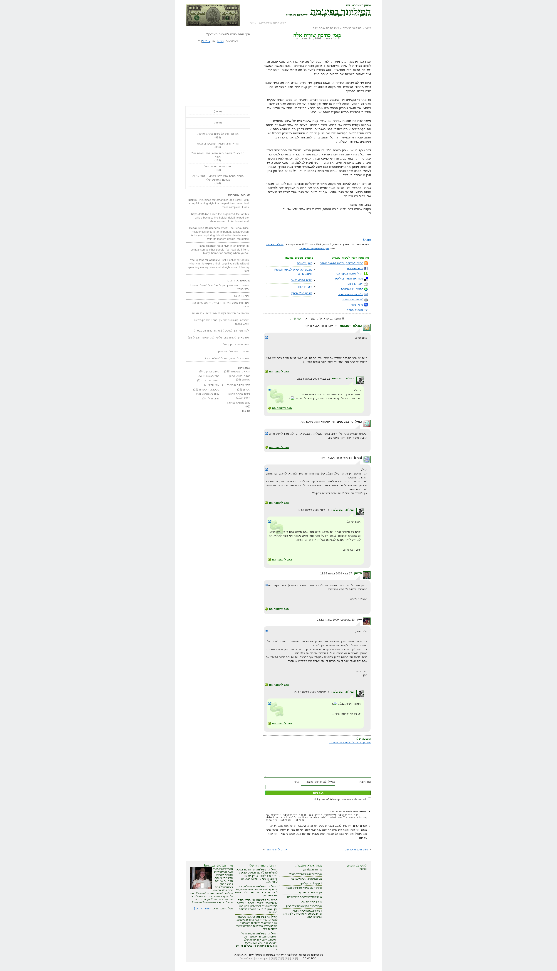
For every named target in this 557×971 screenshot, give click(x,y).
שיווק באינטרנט (210, 393)
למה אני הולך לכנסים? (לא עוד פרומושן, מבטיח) (221, 330)
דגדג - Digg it (355, 283)
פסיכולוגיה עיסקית (209, 389)
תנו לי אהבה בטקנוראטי (349, 273)
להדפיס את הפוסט (352, 299)
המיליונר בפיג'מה (341, 11)
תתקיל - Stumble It (352, 289)
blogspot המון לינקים (310, 883)
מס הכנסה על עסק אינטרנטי (306, 878)
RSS (220, 41)
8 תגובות (303, 38)
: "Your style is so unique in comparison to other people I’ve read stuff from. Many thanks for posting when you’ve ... (220, 249)
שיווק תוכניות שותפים (356, 849)
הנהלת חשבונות (351, 325)
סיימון (358, 573)
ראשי (368, 28)
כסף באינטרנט (211, 376)
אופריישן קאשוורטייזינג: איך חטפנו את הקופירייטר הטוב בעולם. (221, 322)
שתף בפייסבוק (355, 268)
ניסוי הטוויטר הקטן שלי (236, 344)
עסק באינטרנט (321, 248)
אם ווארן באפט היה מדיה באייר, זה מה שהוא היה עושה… (220, 304)
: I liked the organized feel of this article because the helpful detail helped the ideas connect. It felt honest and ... (220, 218)
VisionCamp (246, 958)
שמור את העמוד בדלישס (349, 278)
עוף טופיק (213, 385)
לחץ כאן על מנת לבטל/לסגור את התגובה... (350, 742)
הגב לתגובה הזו (279, 371)
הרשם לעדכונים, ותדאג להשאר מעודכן (341, 263)
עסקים (246, 389)
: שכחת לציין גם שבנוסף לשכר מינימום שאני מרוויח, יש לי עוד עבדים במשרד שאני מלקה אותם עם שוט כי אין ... (256, 891)
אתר (296, 781)
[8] (275, 958)
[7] (279, 958)
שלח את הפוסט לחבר (350, 294)
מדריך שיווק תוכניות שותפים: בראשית (218, 143)
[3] (293, 958)
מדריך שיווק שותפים (311, 901)
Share (367, 239)
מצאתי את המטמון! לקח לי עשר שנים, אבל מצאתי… (219, 313)
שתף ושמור (357, 304)
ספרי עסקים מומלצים (238, 385)
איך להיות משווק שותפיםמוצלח (305, 874)
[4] (289, 958)
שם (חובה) (365, 781)
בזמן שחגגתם (304, 263)
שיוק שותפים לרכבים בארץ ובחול (304, 897)
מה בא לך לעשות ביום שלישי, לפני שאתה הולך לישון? (217, 155)
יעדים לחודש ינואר (301, 280)
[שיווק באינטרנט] (213, 15)
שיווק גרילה (213, 398)
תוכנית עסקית (307, 248)
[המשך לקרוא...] (202, 908)
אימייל (206, 41)
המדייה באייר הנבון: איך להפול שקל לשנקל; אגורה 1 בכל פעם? (219, 287)
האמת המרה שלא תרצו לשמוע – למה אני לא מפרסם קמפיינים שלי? (217, 178)
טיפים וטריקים (211, 371)
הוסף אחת (296, 318)
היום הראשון (305, 286)
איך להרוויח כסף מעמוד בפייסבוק (304, 906)
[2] (296, 958)
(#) (266, 337)
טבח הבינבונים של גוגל (218, 166)
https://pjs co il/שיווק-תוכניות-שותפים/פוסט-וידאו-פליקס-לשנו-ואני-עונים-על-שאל (302, 913)
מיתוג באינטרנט (210, 380)
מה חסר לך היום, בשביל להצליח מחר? (227, 358)
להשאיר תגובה (355, 309)
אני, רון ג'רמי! (241, 295)
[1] (300, 958)
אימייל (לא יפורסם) (321, 781)
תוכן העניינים (261, 958)
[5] (286, 958)
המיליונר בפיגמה (343, 378)
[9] (272, 958)
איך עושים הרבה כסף (310, 892)
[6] (282, 958)
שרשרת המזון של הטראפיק (233, 351)
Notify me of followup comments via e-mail (340, 799)
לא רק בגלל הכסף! (301, 293)
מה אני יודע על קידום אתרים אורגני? (217, 133)
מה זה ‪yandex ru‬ (312, 869)
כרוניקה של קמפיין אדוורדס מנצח (304, 887)
